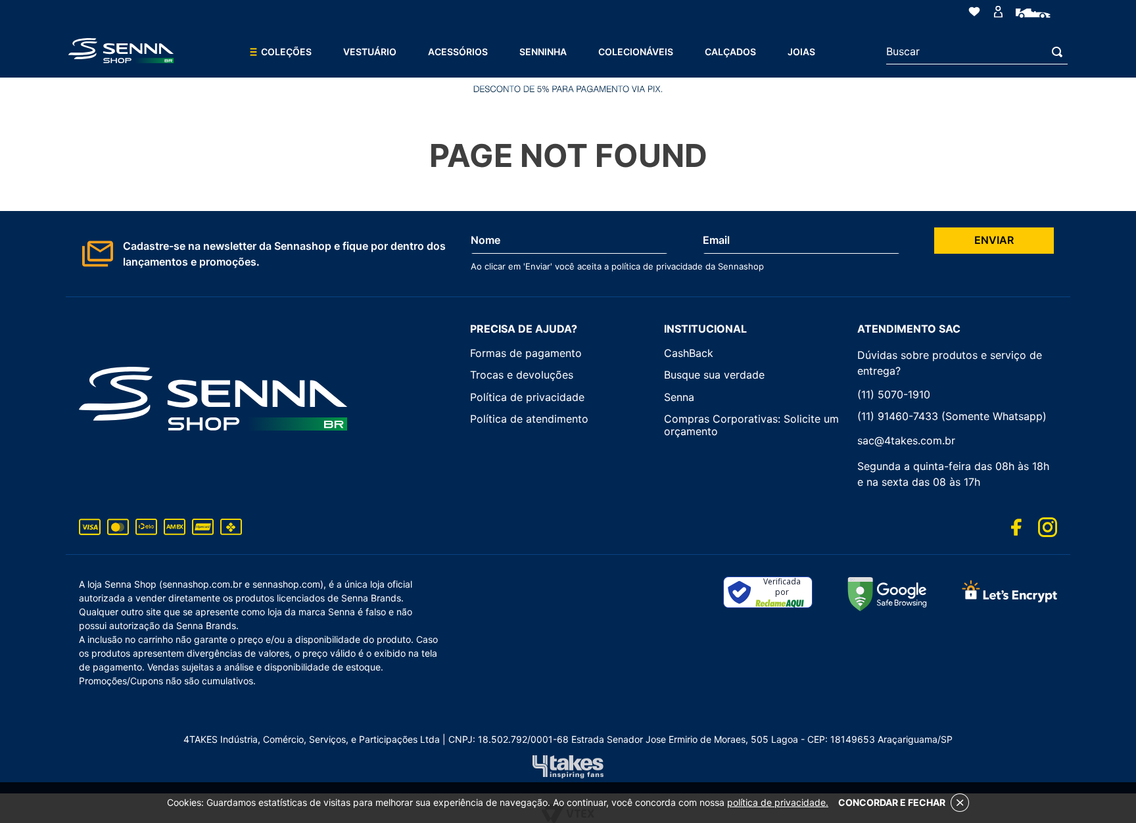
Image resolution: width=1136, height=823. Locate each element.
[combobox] (977, 51)
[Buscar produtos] (1060, 51)
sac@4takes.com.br (906, 440)
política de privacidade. (777, 802)
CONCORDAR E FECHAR (891, 802)
